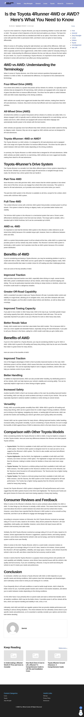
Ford (73, 31)
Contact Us (69, 3)
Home (19, 3)
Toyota (52, 3)
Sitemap (45, 695)
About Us (60, 3)
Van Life (74, 47)
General (38, 3)
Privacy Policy (46, 698)
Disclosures (46, 700)
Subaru (74, 40)
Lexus (45, 3)
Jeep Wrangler (28, 3)
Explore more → (63, 648)
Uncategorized (76, 45)
